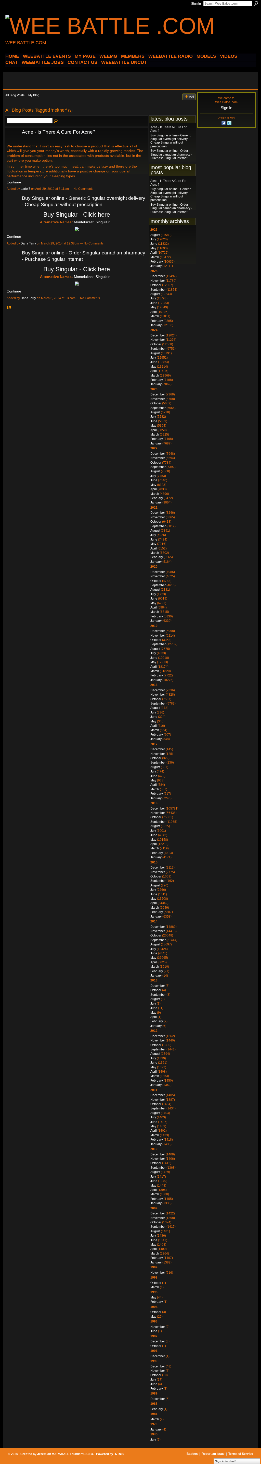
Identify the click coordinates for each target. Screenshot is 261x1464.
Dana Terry (28, 243)
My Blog (34, 95)
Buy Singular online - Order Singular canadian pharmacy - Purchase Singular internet (171, 154)
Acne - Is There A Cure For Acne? (59, 132)
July (153, 239)
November (157, 281)
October (155, 285)
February (156, 261)
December (157, 276)
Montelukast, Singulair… (93, 222)
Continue (14, 182)
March (154, 257)
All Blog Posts (14, 95)
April (153, 252)
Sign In (196, 3)
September (158, 289)
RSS (9, 308)
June (153, 243)
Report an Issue (213, 1454)
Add (191, 96)
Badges (192, 1454)
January (156, 266)
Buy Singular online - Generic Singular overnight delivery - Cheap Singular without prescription (170, 141)
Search (256, 3)
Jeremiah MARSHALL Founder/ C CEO (65, 1454)
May (153, 248)
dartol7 (25, 189)
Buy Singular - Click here (76, 214)
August (155, 235)
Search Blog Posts (56, 121)
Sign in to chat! (225, 1461)
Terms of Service (240, 1454)
